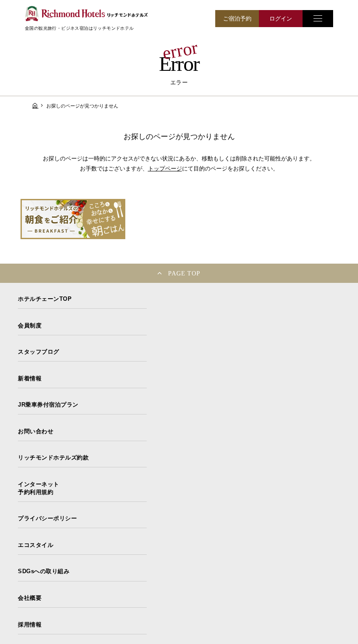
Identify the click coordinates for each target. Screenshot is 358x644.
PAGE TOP (184, 273)
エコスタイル (35, 545)
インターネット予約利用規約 (38, 488)
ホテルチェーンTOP (45, 299)
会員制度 (29, 325)
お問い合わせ (35, 431)
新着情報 (29, 378)
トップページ (165, 168)
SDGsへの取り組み (43, 571)
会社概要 (29, 598)
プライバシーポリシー (47, 518)
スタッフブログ (38, 351)
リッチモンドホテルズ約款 (53, 457)
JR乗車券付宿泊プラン (48, 404)
